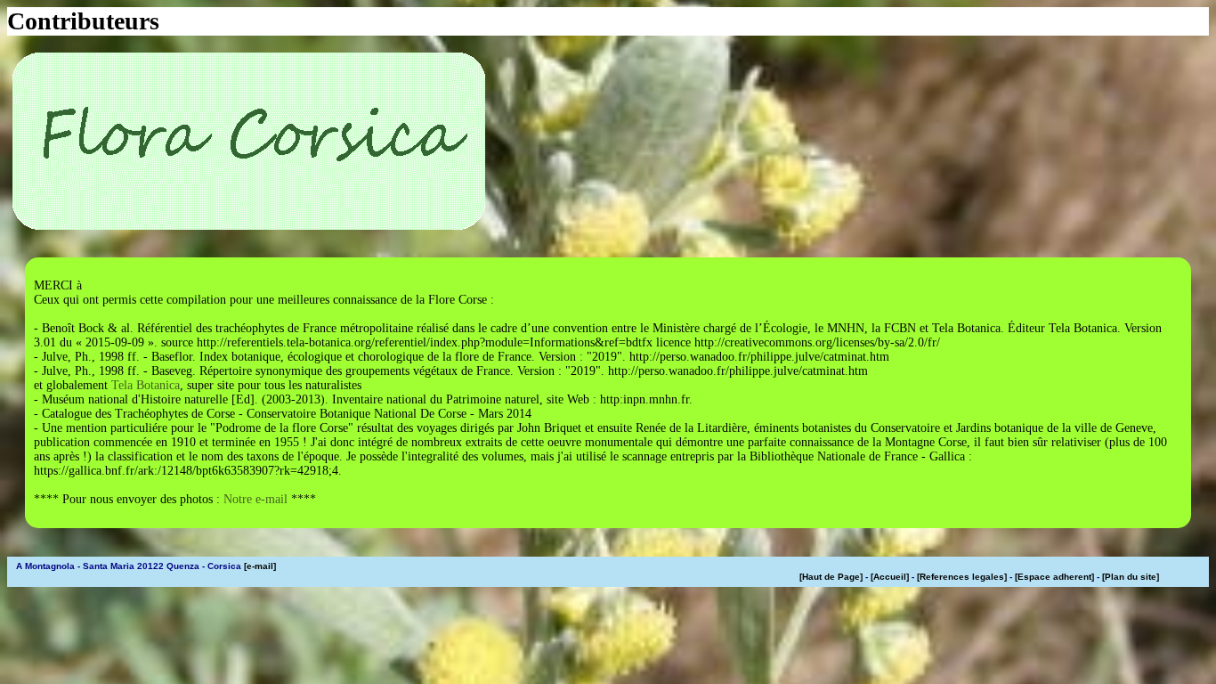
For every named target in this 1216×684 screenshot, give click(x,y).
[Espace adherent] (1054, 577)
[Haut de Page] (831, 577)
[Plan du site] (1130, 577)
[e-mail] (260, 566)
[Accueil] (890, 577)
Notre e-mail (255, 499)
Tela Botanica (145, 385)
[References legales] (962, 577)
